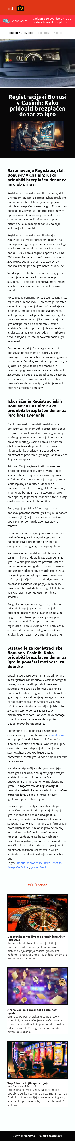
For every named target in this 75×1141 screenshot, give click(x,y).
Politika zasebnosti (50, 1136)
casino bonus (56, 735)
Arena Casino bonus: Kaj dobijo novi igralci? (32, 1011)
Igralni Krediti (39, 867)
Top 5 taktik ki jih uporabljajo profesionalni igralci (28, 1084)
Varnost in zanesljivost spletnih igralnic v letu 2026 (36, 938)
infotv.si (30, 1136)
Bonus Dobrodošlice (30, 863)
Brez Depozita (53, 863)
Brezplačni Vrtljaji (18, 867)
